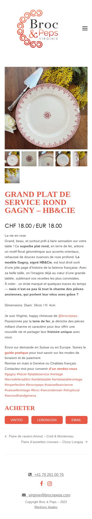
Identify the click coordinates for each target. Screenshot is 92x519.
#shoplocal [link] (71, 390)
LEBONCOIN (47, 420)
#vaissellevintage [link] (17, 390)
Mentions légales (46, 507)
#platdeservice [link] (38, 374)
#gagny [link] (10, 374)
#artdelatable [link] (41, 379)
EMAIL (76, 420)
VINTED (17, 420)
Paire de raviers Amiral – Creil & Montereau (39, 436)
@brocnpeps (67, 316)
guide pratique (16, 353)
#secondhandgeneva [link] (20, 395)
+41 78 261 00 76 (48, 475)
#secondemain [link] (52, 390)
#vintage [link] (56, 374)
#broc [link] (35, 390)
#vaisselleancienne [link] (59, 385)
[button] (85, 28)
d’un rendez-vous (62, 369)
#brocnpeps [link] (35, 385)
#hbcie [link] (22, 374)
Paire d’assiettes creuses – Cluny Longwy (52, 442)
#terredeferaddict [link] (17, 379)
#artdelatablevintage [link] (67, 379)
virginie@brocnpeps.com (48, 495)
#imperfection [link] (15, 385)
